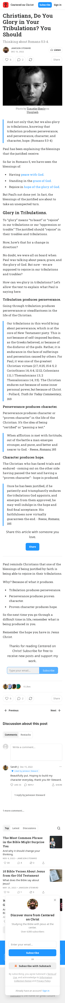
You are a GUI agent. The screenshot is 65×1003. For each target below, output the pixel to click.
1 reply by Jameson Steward (29, 795)
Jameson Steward (21, 48)
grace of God (42, 181)
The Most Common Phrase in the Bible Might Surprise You (23, 842)
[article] (32, 850)
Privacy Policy (43, 980)
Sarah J (14, 766)
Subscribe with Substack (35, 966)
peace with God (32, 175)
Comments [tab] (11, 734)
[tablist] (18, 734)
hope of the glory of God (41, 187)
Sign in (58, 4)
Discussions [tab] (29, 828)
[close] (55, 900)
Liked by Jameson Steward (26, 771)
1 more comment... (13, 810)
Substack (15, 995)
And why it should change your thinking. (21, 852)
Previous (13, 710)
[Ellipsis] (60, 766)
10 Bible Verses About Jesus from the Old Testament (24, 873)
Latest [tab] (15, 828)
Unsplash (32, 112)
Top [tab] (7, 828)
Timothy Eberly (36, 108)
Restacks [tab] (26, 734)
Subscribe (45, 4)
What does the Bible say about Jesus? (21, 881)
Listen (57, 50)
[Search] (58, 828)
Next (53, 710)
